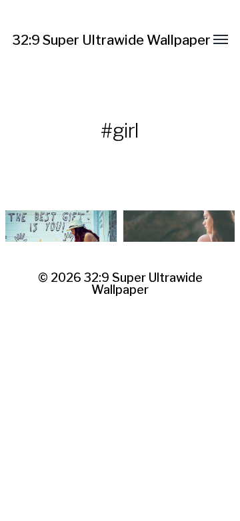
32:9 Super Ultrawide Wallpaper (111, 40)
